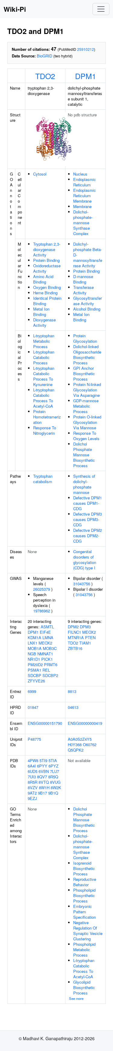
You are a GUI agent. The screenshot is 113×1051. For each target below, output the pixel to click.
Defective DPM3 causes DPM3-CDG (87, 519)
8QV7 (42, 777)
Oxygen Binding (47, 287)
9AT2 (32, 793)
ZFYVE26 (36, 681)
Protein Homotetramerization (47, 417)
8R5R (32, 782)
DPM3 (85, 627)
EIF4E (45, 632)
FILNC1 (74, 632)
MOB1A (35, 648)
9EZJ (32, 798)
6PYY (42, 766)
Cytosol (39, 174)
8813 (72, 691)
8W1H (44, 787)
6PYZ (53, 766)
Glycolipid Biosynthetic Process (84, 987)
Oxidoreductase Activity (47, 268)
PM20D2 (35, 664)
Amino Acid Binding (43, 279)
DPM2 (73, 627)
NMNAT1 (45, 654)
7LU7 (54, 771)
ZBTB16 (75, 648)
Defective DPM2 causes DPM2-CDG (87, 535)
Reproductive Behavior (84, 881)
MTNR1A (76, 637)
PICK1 (47, 659)
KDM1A (34, 637)
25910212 (85, 49)
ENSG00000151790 (45, 723)
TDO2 (45, 75)
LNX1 (32, 643)
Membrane (82, 206)
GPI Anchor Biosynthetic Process (84, 373)
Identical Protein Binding (47, 300)
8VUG (55, 782)
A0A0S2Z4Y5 (80, 739)
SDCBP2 (50, 675)
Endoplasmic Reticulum (84, 182)
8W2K (56, 787)
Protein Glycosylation (85, 338)
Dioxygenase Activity (44, 322)
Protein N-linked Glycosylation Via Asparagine (87, 389)
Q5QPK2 (75, 750)
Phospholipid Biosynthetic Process (84, 895)
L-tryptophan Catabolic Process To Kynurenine (43, 376)
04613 (73, 707)
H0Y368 (75, 744)
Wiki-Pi (15, 9)
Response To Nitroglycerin (44, 430)
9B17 (42, 793)
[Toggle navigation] (101, 9)
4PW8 (33, 760)
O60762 (89, 744)
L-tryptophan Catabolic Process (43, 357)
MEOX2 (45, 643)
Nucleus (80, 174)
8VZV (33, 787)
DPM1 (85, 75)
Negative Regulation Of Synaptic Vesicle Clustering (87, 931)
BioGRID (44, 56)
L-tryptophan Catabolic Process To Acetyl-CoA (43, 398)
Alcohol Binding (86, 309)
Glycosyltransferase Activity (87, 300)
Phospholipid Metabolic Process (84, 949)
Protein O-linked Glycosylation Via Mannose (87, 422)
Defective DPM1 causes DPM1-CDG (87, 503)
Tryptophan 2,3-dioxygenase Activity (46, 249)
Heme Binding (45, 293)
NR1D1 (34, 659)
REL (46, 670)
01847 (33, 707)
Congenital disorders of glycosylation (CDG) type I (84, 560)
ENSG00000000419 (85, 723)
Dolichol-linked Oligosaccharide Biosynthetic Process (87, 355)
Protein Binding (46, 260)
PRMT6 (50, 664)
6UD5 (32, 771)
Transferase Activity (83, 290)
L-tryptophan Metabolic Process (43, 341)
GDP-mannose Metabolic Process (86, 406)
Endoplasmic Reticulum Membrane (84, 195)
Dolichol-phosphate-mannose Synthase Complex (83, 222)
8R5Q (53, 777)
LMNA (47, 637)
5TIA (53, 760)
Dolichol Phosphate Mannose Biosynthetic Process (84, 454)
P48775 (34, 739)
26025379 (41, 589)
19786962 (41, 611)
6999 (32, 691)
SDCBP (34, 675)
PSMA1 (34, 670)
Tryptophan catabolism (42, 478)
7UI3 (32, 777)
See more (76, 998)
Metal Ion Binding (41, 311)
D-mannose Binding (83, 279)
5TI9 (43, 760)
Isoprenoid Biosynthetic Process (84, 868)
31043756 (81, 584)
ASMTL (47, 627)
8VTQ (44, 782)
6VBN (44, 771)
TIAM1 (85, 643)
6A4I (32, 766)
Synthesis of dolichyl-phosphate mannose (84, 484)
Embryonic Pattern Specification (84, 911)
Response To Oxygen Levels (86, 435)
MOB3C (50, 648)
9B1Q (53, 793)
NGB (32, 654)
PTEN (90, 637)
